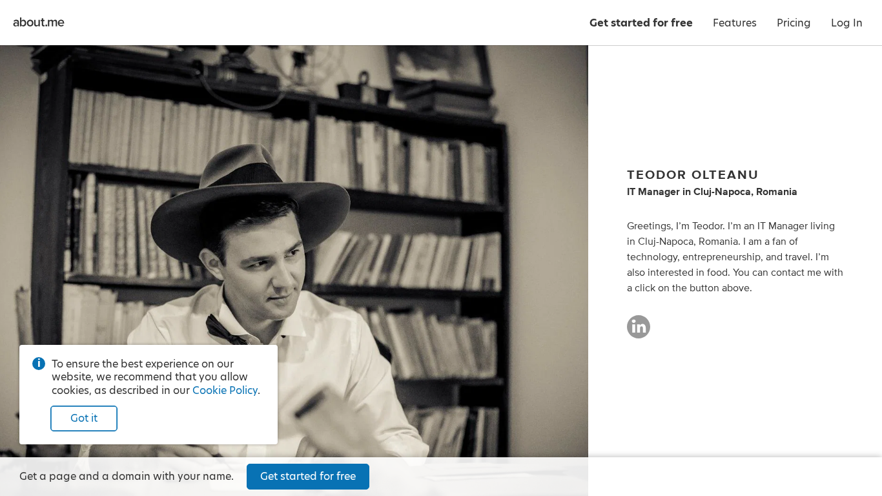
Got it (83, 418)
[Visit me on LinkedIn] (638, 332)
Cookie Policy (225, 390)
